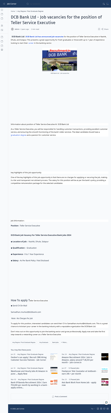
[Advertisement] (59, 106)
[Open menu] (4, 4)
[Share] (104, 29)
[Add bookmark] (99, 29)
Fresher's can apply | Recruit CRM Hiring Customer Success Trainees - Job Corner (28, 358)
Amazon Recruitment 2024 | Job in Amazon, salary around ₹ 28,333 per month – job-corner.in (77, 360)
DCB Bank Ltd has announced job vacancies (45, 36)
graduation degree (18, 135)
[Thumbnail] (53, 356)
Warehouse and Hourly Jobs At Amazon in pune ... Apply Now (29, 372)
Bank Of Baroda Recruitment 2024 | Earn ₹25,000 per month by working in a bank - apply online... (29, 385)
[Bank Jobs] (55, 342)
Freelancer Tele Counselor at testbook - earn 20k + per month (79, 372)
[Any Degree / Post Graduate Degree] (24, 342)
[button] (64, 342)
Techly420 (36, 409)
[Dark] (103, 4)
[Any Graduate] (44, 342)
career (31, 43)
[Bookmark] (107, 4)
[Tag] (30, 354)
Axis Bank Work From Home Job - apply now (79, 383)
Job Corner (12, 4)
